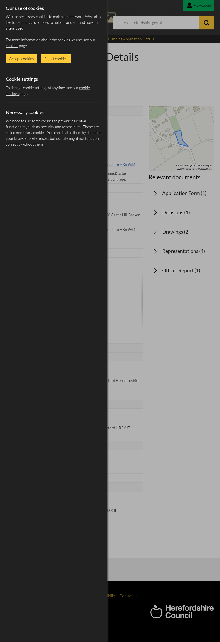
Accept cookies (21, 58)
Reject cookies (55, 58)
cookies (12, 45)
